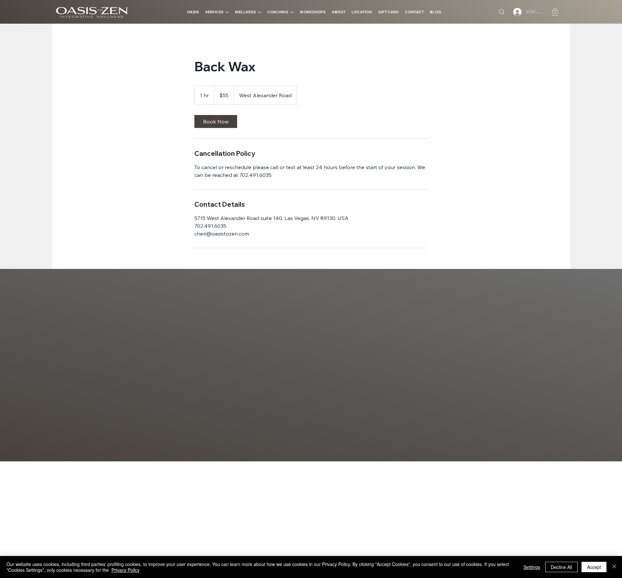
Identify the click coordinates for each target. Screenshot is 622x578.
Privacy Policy (125, 570)
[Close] (614, 567)
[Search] (502, 12)
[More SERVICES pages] (227, 12)
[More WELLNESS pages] (259, 12)
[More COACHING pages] (292, 12)
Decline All (561, 567)
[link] (215, 121)
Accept (594, 567)
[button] (555, 12)
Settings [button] (532, 567)
